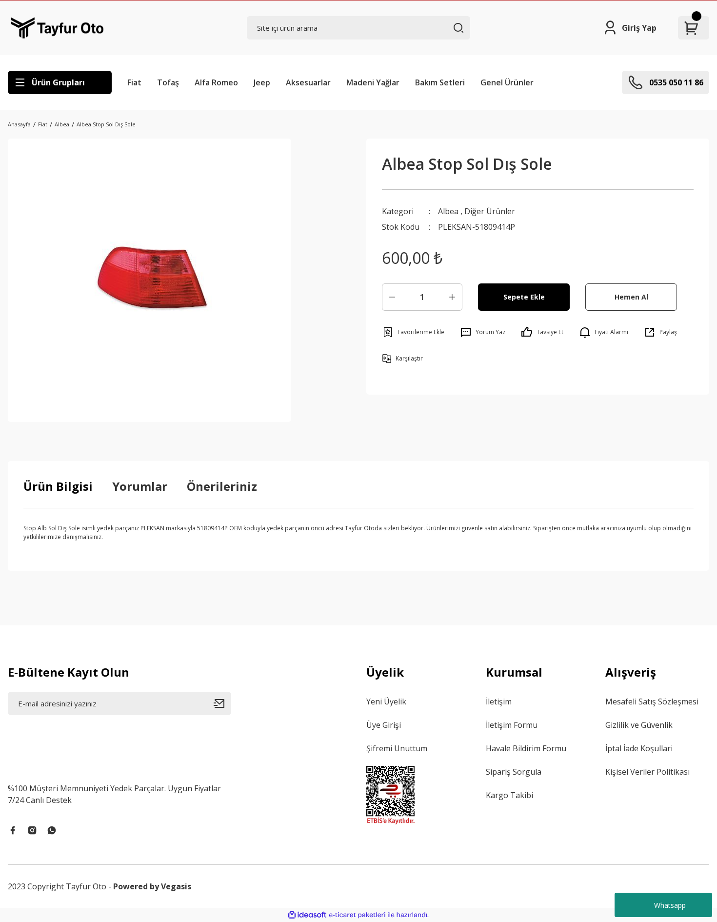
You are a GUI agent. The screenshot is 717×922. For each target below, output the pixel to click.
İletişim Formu (512, 725)
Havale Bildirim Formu (526, 748)
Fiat (134, 82)
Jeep (262, 82)
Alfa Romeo (216, 82)
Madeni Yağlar (372, 82)
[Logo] (57, 28)
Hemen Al (631, 296)
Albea (448, 211)
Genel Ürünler (507, 82)
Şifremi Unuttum (396, 748)
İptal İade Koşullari (639, 748)
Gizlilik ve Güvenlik (639, 725)
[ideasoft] (307, 915)
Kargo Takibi (509, 795)
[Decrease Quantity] (392, 297)
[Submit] (222, 703)
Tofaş (168, 82)
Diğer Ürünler (489, 211)
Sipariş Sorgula (513, 771)
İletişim (499, 701)
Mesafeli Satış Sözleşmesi (651, 701)
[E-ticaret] (357, 914)
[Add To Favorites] (413, 332)
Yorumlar (139, 486)
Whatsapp (670, 905)
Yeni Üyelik (386, 701)
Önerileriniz (222, 486)
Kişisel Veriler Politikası (647, 771)
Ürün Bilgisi (58, 486)
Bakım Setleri (440, 82)
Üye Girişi (383, 725)
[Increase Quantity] (452, 297)
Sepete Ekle (524, 296)
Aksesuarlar (308, 82)
